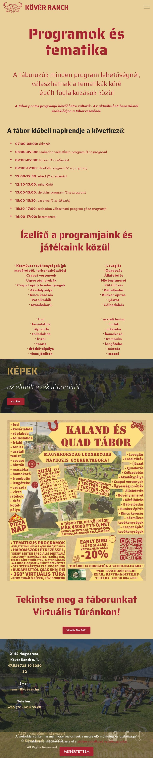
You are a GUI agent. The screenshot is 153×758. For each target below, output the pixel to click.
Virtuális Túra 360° (76, 630)
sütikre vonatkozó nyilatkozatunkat (102, 741)
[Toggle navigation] (147, 6)
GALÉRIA (16, 401)
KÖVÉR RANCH (47, 8)
